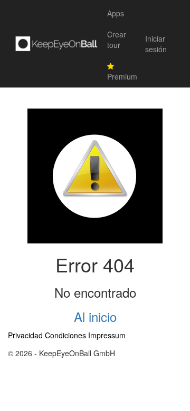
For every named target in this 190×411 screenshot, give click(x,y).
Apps (115, 13)
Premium (122, 76)
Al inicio (95, 316)
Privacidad (25, 335)
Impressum (107, 335)
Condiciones (65, 335)
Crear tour (116, 39)
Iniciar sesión (156, 43)
